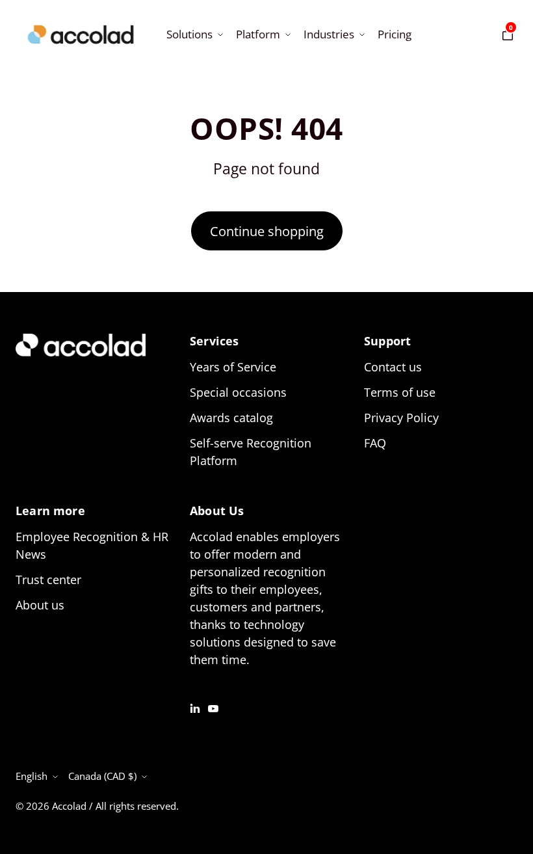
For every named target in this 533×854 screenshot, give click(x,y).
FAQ (375, 443)
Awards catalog (231, 417)
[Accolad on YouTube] (213, 707)
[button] (193, 34)
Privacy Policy (401, 417)
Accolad (69, 805)
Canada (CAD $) (102, 775)
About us (40, 605)
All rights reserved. (137, 805)
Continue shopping (267, 231)
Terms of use (400, 392)
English (31, 775)
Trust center (48, 579)
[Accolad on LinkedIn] (195, 707)
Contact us (393, 367)
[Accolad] (81, 34)
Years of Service (233, 367)
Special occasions (238, 392)
